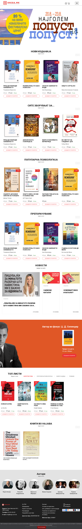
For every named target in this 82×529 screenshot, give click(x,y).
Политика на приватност (49, 511)
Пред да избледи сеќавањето (10, 86)
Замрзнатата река (22, 404)
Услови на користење (48, 506)
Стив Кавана (54, 408)
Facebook (67, 504)
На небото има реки (40, 404)
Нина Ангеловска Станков (70, 90)
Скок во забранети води (49, 86)
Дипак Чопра (7, 198)
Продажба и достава (28, 513)
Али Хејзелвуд (46, 90)
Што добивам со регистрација (50, 508)
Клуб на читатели (27, 508)
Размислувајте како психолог (31, 86)
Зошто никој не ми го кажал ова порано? (30, 195)
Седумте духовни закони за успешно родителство (11, 195)
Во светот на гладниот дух (67, 140)
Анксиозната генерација (28, 140)
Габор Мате (65, 144)
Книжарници (25, 506)
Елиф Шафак (38, 408)
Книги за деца (60, 376)
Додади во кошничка (12, 96)
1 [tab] (77, 11)
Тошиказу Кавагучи (9, 90)
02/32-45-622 (11, 512)
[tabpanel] (41, 27)
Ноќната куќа (6, 404)
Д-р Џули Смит (27, 198)
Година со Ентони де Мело (70, 249)
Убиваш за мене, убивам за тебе (57, 404)
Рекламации (25, 511)
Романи (71, 376)
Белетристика (28, 376)
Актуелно (5, 298)
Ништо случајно (68, 86)
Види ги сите (14, 376)
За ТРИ (24, 504)
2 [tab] (79, 11)
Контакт (44, 504)
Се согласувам (41, 527)
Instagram (67, 506)
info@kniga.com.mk (11, 514)
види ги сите (41, 53)
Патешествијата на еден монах (50, 195)
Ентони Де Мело (67, 252)
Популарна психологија (44, 376)
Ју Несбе (4, 408)
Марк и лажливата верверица (49, 140)
